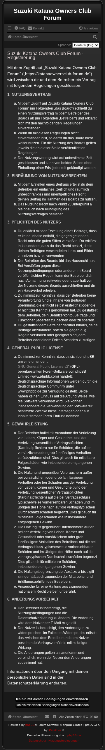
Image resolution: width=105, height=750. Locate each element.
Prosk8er (55, 730)
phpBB (30, 724)
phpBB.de (74, 735)
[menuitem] (20, 28)
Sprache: (64, 45)
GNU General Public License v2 (43, 367)
